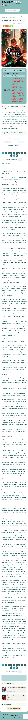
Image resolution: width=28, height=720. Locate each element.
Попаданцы (19, 70)
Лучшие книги (7, 16)
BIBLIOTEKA (11, 2)
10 (11, 155)
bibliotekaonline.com (13, 714)
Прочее (22, 16)
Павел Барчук (15, 76)
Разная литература (15, 16)
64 (16, 155)
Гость (6, 5)
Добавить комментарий (14, 708)
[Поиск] (18, 10)
